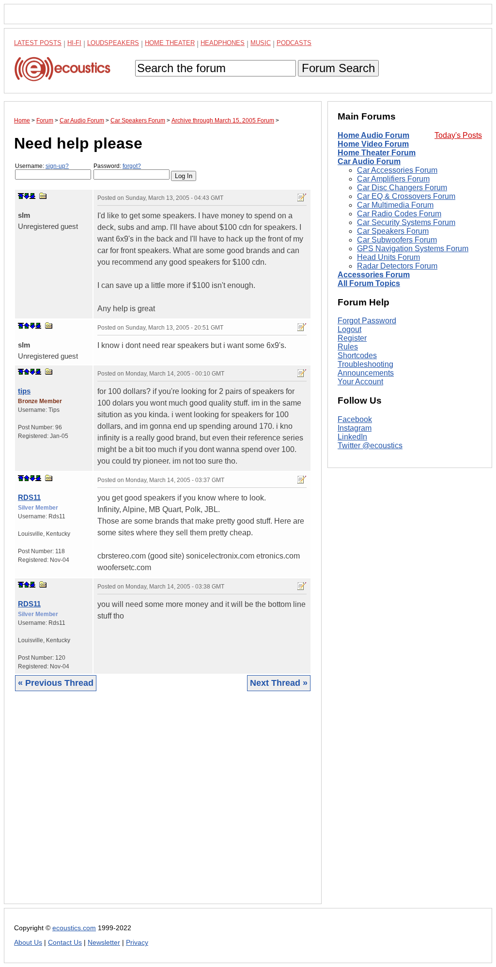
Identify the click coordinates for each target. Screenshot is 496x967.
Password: (117, 166)
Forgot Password (367, 321)
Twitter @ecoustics (370, 445)
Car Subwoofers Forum (397, 240)
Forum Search (338, 68)
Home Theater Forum (377, 153)
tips (24, 391)
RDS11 (29, 497)
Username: (42, 166)
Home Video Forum (373, 144)
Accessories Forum (374, 275)
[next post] (27, 196)
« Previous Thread (55, 683)
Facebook (355, 419)
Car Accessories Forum (397, 170)
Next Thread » (279, 683)
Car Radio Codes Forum (399, 214)
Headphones (223, 42)
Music (260, 42)
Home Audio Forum (373, 135)
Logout (349, 329)
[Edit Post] (302, 197)
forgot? (132, 166)
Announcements (366, 373)
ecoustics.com (74, 928)
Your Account (360, 382)
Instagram (355, 428)
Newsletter (104, 942)
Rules (348, 347)
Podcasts (294, 42)
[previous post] (27, 326)
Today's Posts (458, 135)
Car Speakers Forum (393, 231)
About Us (28, 942)
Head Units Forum (388, 257)
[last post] (32, 196)
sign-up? (57, 166)
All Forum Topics (369, 283)
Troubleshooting (365, 364)
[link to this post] (43, 196)
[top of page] (21, 196)
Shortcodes (357, 355)
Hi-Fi (74, 42)
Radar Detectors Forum (397, 266)
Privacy (137, 942)
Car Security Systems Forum (406, 222)
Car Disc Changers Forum (402, 187)
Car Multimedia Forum (395, 205)
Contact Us (65, 942)
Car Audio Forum (369, 161)
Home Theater (170, 42)
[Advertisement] (162, 805)
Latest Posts (38, 42)
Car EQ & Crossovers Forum (406, 196)
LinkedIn (352, 437)
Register (352, 338)
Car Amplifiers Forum (393, 179)
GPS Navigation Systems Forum (412, 248)
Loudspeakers (113, 42)
